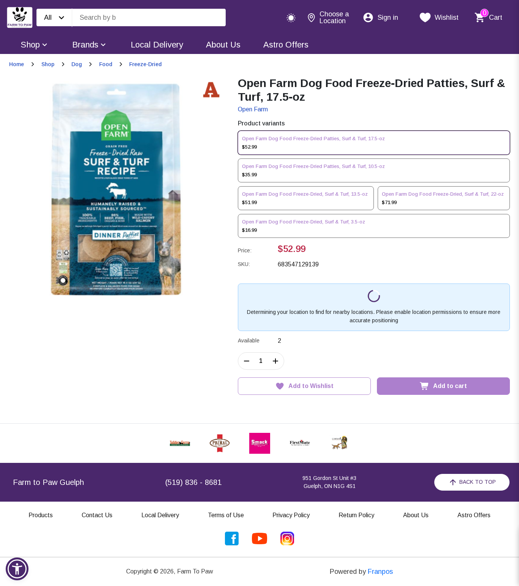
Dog (76, 64)
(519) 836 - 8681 (193, 482)
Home (16, 64)
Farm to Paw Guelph (48, 482)
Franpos (380, 571)
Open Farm (253, 109)
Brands (85, 44)
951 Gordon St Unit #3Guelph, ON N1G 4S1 (329, 482)
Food (105, 64)
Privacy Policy (291, 515)
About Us (223, 44)
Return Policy (356, 515)
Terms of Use (226, 515)
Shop (30, 44)
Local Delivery (157, 44)
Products (40, 515)
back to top (477, 482)
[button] (17, 568)
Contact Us (97, 515)
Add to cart (450, 386)
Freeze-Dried (145, 64)
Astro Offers (286, 44)
